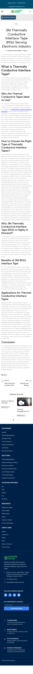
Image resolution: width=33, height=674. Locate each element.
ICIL (3, 496)
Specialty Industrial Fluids (9, 468)
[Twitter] (10, 595)
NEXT (27, 380)
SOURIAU (4, 499)
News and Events (7, 544)
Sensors (4, 432)
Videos (4, 517)
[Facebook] (5, 595)
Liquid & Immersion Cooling (9, 462)
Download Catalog (16, 608)
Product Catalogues (7, 523)
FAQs (3, 541)
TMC (3, 489)
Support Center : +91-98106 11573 (16, 3)
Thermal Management (8, 435)
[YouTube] (14, 595)
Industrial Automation (8, 444)
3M (3, 486)
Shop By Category (9, 17)
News (16, 23)
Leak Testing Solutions (8, 472)
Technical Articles (7, 520)
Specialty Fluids (6, 438)
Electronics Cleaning (7, 465)
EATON (4, 492)
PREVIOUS (6, 380)
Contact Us (5, 534)
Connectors (5, 447)
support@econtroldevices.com (16, 6)
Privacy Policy (6, 547)
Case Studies (5, 510)
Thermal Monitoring (7, 475)
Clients (4, 531)
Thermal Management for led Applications (23, 411)
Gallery (4, 537)
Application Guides (7, 507)
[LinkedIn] (19, 595)
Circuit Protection (7, 441)
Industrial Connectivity (8, 478)
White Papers (5, 513)
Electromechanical (7, 451)
